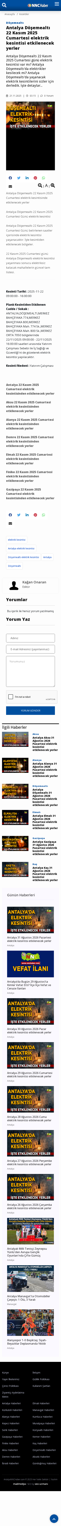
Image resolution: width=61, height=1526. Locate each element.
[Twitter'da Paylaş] (19, 178)
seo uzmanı (41, 1483)
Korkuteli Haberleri (12, 1410)
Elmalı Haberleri (41, 1403)
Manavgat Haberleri (43, 1410)
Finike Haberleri (10, 1443)
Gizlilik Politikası (41, 1379)
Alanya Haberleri (11, 1416)
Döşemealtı (15, 22)
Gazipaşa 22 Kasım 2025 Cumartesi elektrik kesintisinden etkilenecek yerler (30, 493)
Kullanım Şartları (41, 1386)
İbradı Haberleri (10, 1463)
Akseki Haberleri (41, 1456)
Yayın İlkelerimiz (10, 1379)
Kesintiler (24, 14)
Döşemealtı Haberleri (44, 1450)
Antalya (47, 557)
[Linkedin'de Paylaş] (27, 178)
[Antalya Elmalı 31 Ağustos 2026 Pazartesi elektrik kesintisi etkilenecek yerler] (15, 817)
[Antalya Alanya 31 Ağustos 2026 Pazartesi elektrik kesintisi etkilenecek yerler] (15, 765)
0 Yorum (49, 95)
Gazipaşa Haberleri (12, 1436)
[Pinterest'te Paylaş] (35, 178)
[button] (56, 6)
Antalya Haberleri (11, 1403)
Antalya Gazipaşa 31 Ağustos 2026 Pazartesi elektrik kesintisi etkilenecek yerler (45, 848)
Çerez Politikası (10, 1386)
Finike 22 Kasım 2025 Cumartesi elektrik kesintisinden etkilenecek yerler (29, 476)
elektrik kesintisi (16, 539)
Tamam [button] (44, 1519)
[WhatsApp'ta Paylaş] (43, 178)
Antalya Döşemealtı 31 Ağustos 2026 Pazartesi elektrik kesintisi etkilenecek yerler (45, 797)
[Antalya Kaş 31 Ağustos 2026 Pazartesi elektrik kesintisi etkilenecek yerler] (15, 869)
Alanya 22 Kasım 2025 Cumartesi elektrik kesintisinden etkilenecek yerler (30, 424)
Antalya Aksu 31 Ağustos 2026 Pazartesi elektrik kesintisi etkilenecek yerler (45, 743)
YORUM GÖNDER (30, 710)
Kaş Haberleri (40, 1443)
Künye (5, 1372)
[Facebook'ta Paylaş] (10, 178)
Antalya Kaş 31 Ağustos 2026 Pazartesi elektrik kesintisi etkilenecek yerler (45, 874)
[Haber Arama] (4, 6)
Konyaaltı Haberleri (43, 1430)
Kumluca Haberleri (43, 1416)
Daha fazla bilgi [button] (37, 1512)
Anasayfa (10, 14)
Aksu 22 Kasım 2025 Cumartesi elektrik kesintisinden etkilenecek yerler (28, 406)
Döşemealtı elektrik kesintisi (23, 557)
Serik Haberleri (10, 1430)
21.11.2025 (15, 95)
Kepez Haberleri (10, 1423)
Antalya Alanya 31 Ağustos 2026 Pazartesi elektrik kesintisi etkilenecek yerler (45, 769)
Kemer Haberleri (41, 1436)
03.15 (32, 95)
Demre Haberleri (11, 1456)
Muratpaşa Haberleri (44, 1423)
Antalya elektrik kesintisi (21, 548)
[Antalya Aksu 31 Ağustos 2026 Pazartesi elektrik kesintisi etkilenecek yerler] (15, 739)
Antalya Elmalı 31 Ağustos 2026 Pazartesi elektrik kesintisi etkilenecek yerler (45, 822)
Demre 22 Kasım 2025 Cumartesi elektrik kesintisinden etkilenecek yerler (30, 441)
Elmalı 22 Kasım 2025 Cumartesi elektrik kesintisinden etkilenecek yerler (29, 459)
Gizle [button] (17, 1519)
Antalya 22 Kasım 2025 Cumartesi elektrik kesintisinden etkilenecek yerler (30, 389)
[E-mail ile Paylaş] (10, 186)
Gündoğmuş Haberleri (44, 1463)
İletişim (36, 1372)
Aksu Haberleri (10, 1450)
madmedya (19, 1483)
